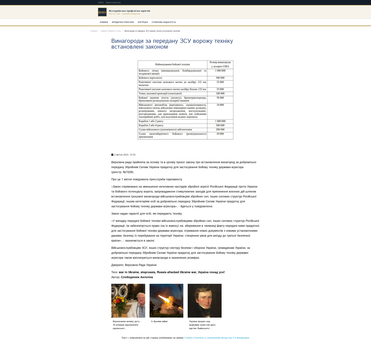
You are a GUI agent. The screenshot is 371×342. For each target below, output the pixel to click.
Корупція (143, 22)
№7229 (127, 172)
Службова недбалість (164, 22)
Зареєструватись (113, 2)
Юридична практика (123, 22)
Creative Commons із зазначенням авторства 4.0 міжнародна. (217, 338)
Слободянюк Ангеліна (137, 277)
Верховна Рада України (141, 265)
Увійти (101, 2)
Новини (104, 22)
